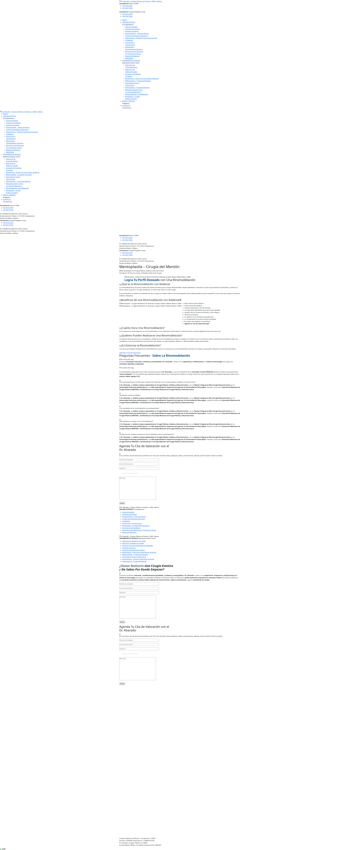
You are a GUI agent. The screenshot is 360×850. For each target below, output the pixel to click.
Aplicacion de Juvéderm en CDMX (134, 541)
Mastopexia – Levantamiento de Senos (135, 526)
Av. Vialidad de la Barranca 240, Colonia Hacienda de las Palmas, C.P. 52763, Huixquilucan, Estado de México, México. (136, 805)
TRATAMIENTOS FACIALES (131, 61)
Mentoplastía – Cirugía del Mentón (137, 88)
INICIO (124, 20)
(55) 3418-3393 (127, 6)
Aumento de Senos (132, 31)
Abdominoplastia (131, 27)
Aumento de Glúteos (132, 29)
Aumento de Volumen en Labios (133, 550)
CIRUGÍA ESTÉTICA (128, 22)
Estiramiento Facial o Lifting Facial (134, 557)
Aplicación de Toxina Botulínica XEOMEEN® (137, 546)
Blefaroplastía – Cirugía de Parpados (138, 81)
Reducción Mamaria (132, 56)
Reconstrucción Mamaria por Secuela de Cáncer (139, 530)
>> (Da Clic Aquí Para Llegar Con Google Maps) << (145, 724)
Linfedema (129, 40)
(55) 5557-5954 (127, 8)
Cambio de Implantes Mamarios (136, 36)
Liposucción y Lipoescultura (132, 523)
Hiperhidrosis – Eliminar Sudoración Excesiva (141, 38)
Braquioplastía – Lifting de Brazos (137, 34)
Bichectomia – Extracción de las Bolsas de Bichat (139, 552)
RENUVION (129, 58)
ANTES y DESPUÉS (128, 101)
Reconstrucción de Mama (131, 528)
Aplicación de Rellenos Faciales (133, 543)
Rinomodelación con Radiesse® (136, 94)
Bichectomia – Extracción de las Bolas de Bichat (142, 79)
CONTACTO (126, 106)
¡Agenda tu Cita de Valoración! (130, 353)
